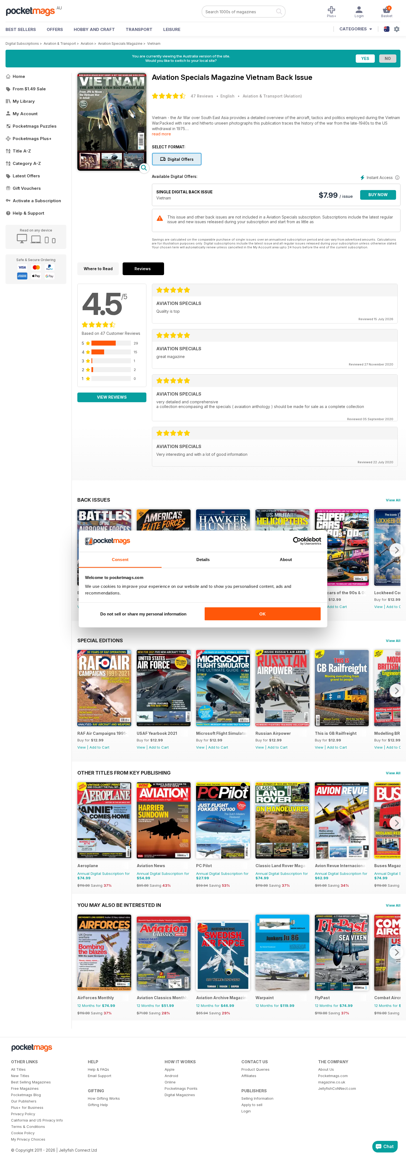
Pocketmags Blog (26, 1095)
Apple (170, 1069)
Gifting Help (98, 1104)
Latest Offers (26, 175)
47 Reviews (202, 96)
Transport (139, 29)
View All (393, 500)
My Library (24, 101)
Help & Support (28, 213)
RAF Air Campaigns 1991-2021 (102, 733)
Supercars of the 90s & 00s (340, 592)
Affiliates (248, 1075)
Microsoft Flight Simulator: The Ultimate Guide (221, 733)
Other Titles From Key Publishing (124, 772)
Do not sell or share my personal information (143, 614)
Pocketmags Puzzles (35, 126)
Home (19, 76)
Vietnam (153, 43)
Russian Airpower (273, 733)
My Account (25, 113)
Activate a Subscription (37, 200)
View (378, 606)
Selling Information (257, 1098)
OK (262, 614)
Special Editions (100, 640)
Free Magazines (25, 1088)
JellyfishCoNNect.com (337, 1088)
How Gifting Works (104, 1098)
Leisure (171, 29)
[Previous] (81, 691)
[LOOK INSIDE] (111, 169)
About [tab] (286, 559)
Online (170, 1082)
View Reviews (112, 397)
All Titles (18, 1069)
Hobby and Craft (94, 29)
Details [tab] (203, 559)
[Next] (396, 550)
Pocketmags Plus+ (32, 138)
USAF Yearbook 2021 (157, 733)
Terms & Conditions (28, 1126)
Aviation (87, 43)
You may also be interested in (119, 905)
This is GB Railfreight (336, 733)
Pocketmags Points (181, 1088)
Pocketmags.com (333, 1075)
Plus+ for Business (27, 1107)
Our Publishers (23, 1101)
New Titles (20, 1075)
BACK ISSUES (93, 499)
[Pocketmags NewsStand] (33, 11)
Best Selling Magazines (31, 1082)
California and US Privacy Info (37, 1120)
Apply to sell (251, 1104)
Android (171, 1075)
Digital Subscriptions (22, 43)
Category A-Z (27, 163)
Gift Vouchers (27, 188)
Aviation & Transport (60, 43)
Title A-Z (22, 151)
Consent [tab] (120, 559)
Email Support (99, 1075)
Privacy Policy (23, 1114)
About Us (326, 1069)
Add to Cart (337, 606)
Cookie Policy (23, 1133)
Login (246, 1111)
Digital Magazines (180, 1095)
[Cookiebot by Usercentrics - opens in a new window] (297, 541)
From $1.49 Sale (29, 88)
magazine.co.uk (331, 1082)
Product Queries (255, 1069)
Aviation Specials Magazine (120, 43)
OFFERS (55, 29)
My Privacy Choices (28, 1139)
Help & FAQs (98, 1069)
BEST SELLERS (21, 29)
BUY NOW (378, 194)
